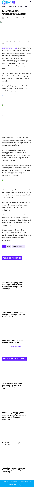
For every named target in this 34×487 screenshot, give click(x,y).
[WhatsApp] (15, 251)
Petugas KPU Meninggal (18, 246)
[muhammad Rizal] (3, 17)
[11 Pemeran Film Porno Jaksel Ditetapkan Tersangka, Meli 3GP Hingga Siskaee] (17, 301)
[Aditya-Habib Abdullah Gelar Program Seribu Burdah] (17, 329)
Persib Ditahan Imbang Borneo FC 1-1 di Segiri (13, 443)
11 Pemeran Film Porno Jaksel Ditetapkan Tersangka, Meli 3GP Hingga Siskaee (13, 314)
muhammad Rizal (11, 17)
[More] (19, 251)
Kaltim (8, 246)
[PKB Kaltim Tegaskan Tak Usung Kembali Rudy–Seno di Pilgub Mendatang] (17, 457)
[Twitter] (7, 251)
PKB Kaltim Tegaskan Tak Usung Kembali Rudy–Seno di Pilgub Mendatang (14, 469)
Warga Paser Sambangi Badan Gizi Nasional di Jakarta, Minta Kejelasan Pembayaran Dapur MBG (13, 386)
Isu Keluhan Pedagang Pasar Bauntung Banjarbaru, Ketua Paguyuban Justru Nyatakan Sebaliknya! (12, 285)
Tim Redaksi (6, 481)
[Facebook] (3, 251)
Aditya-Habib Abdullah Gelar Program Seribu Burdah (12, 341)
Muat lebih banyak (16, 346)
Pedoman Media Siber (25, 481)
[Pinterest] (11, 251)
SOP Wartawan (14, 481)
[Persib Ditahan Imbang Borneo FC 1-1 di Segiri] (17, 431)
